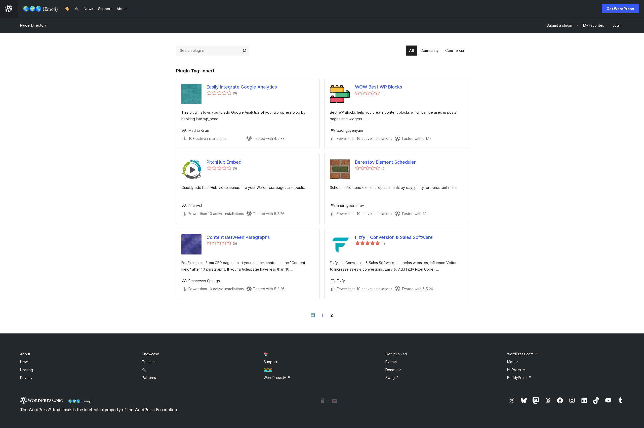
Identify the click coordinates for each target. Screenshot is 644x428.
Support (270, 362)
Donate (393, 370)
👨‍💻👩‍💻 (268, 370)
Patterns (149, 377)
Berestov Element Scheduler (385, 162)
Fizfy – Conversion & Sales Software (394, 237)
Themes (148, 362)
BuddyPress (519, 377)
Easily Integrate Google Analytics (242, 87)
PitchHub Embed (224, 162)
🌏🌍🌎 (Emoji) (80, 401)
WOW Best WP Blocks (378, 87)
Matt (513, 362)
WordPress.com (522, 354)
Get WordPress (620, 9)
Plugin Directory (33, 25)
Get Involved (396, 354)
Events (391, 362)
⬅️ (312, 315)
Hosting (26, 370)
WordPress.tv (277, 377)
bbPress (516, 370)
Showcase (150, 354)
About (25, 354)
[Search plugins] (244, 51)
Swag (392, 377)
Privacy (26, 377)
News (24, 362)
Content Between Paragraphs (238, 237)
